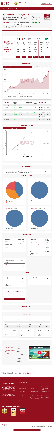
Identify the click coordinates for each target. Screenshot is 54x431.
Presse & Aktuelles (45, 391)
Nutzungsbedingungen (47, 424)
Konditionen (4, 8)
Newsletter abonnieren (34, 395)
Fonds (24, 8)
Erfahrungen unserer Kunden (23, 393)
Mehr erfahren (14, 298)
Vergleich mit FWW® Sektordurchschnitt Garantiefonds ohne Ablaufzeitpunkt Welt (20, 96)
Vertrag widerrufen (41, 426)
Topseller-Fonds (22, 388)
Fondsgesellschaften (31, 8)
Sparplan (47, 16)
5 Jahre (17, 66)
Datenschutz (39, 424)
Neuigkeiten (32, 386)
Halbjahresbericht (9, 347)
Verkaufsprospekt (9, 361)
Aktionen (32, 385)
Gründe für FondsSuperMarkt (44, 393)
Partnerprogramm (33, 392)
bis (43, 66)
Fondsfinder (18, 8)
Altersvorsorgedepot (45, 397)
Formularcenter (44, 395)
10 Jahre (23, 66)
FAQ (43, 8)
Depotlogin (21, 400)
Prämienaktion (44, 385)
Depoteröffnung (11, 8)
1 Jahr (6, 66)
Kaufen (47, 14)
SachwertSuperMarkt (45, 386)
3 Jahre (11, 66)
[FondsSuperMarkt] (5, 3)
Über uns (39, 8)
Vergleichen (47, 18)
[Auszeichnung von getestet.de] (22, 411)
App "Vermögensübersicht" (34, 398)
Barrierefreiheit (49, 426)
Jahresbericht (8, 357)
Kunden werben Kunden (44, 389)
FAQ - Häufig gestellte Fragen (23, 386)
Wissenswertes (22, 391)
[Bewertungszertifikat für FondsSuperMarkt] (16, 4)
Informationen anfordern (22, 396)
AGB (35, 424)
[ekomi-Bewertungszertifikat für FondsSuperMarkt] (4, 411)
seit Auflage (29, 66)
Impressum (34, 426)
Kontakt (42, 399)
